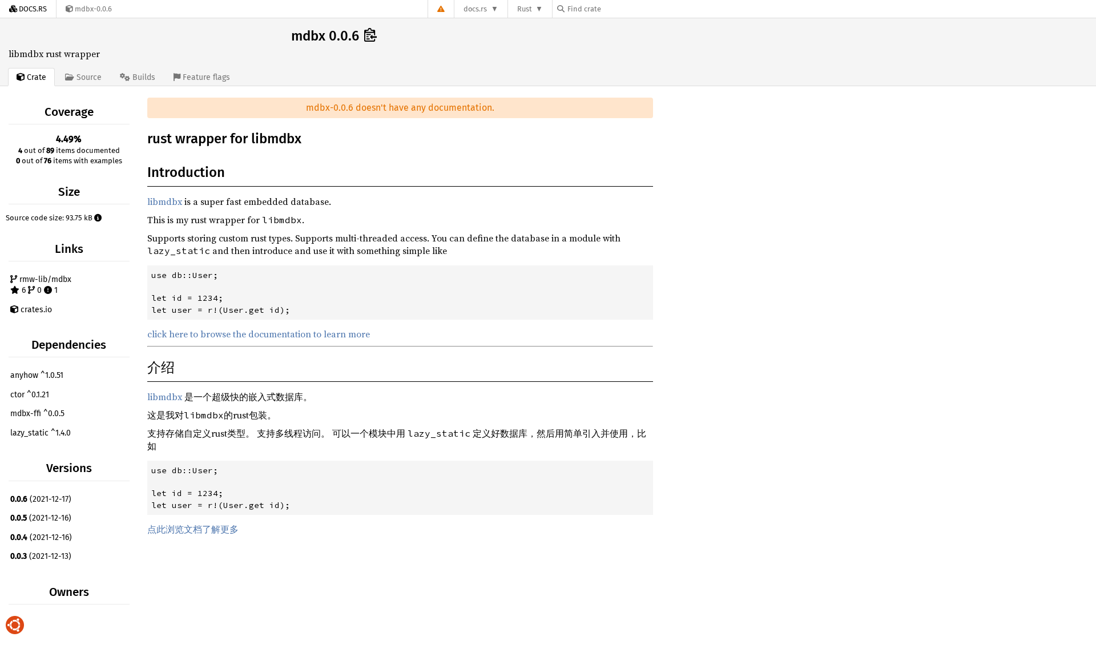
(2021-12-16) (40, 518)
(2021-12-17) (40, 499)
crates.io (35, 310)
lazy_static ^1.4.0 (40, 433)
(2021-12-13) (40, 556)
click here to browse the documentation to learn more (258, 334)
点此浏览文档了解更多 (193, 529)
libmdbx (164, 201)
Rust (524, 9)
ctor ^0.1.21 (29, 395)
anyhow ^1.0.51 (36, 375)
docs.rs (475, 9)
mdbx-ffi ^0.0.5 (37, 413)
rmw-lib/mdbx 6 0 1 (44, 285)
